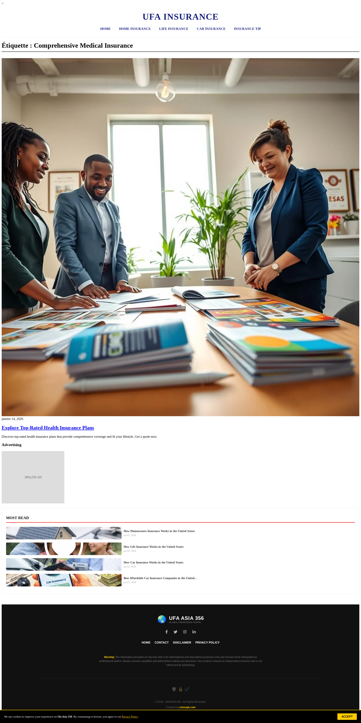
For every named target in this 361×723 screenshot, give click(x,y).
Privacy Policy (207, 642)
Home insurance (135, 29)
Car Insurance (211, 29)
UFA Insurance (180, 17)
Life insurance (173, 29)
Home (105, 29)
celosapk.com (187, 707)
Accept (347, 716)
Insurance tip (247, 29)
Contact (162, 642)
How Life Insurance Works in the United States (153, 546)
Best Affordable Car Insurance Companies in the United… (160, 578)
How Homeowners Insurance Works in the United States (159, 531)
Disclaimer (182, 642)
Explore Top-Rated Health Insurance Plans (48, 427)
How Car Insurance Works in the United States (153, 562)
